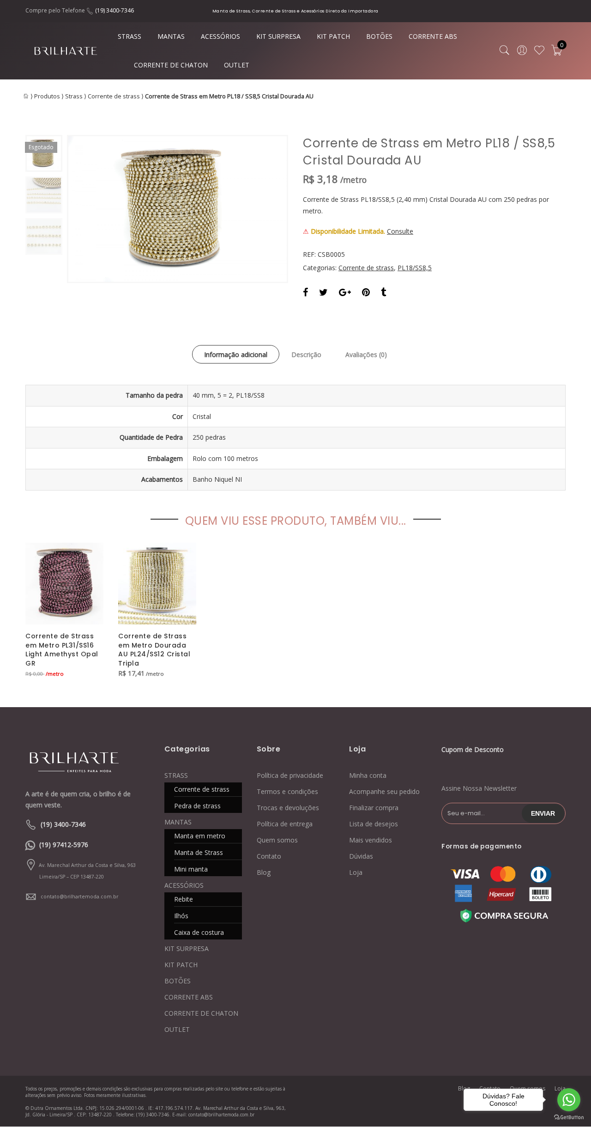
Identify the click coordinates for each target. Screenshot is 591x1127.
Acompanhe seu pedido (384, 791)
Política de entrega (285, 823)
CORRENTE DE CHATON (171, 65)
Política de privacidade (290, 775)
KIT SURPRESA (278, 36)
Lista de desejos (373, 823)
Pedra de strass (197, 805)
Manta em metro (199, 835)
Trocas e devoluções (288, 807)
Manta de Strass (198, 852)
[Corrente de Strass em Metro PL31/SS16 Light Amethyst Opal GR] (64, 583)
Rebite (183, 899)
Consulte (400, 231)
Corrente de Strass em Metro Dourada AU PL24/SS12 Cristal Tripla (154, 649)
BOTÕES (379, 36)
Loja (355, 872)
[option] (177, 209)
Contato (269, 856)
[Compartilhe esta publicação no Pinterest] (366, 293)
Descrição (306, 354)
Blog (264, 872)
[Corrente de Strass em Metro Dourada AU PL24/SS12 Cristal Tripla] (157, 583)
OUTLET (236, 65)
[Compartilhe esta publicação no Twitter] (323, 293)
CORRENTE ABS (433, 36)
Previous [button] (89, 209)
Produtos (47, 96)
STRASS (129, 36)
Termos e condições (287, 791)
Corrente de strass (114, 96)
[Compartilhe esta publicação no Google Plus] (345, 293)
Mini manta (191, 869)
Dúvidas (361, 856)
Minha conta (367, 775)
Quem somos (277, 840)
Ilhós (181, 915)
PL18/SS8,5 (415, 267)
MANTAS (171, 36)
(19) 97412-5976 (63, 844)
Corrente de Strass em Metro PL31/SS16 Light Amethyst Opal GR (61, 649)
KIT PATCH (333, 36)
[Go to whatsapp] (568, 1099)
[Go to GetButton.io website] (569, 1118)
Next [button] (265, 209)
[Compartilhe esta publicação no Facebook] (305, 293)
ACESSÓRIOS (220, 36)
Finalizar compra (373, 807)
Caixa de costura (199, 932)
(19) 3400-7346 (114, 10)
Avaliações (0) (366, 354)
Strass (74, 96)
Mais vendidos (370, 840)
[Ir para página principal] (83, 761)
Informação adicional (235, 354)
